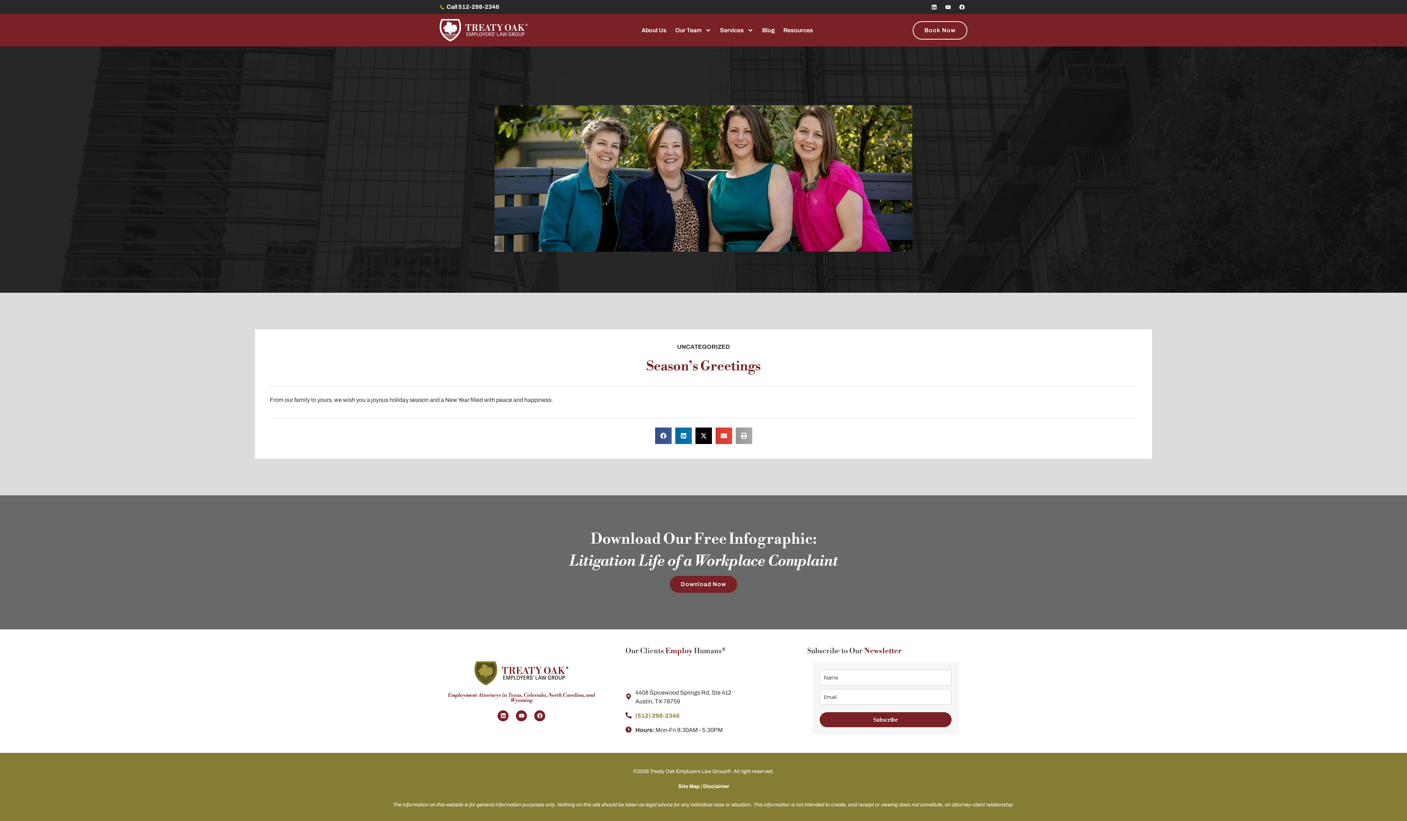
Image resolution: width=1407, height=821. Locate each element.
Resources (798, 30)
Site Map (689, 786)
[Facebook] (961, 6)
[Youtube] (947, 6)
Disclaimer (716, 786)
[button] (663, 436)
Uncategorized (703, 347)
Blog (768, 30)
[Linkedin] (933, 6)
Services (732, 30)
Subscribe (885, 720)
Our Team (688, 30)
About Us (654, 30)
